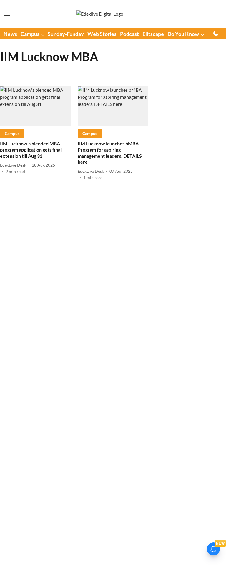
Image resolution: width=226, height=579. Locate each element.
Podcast (129, 34)
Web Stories (102, 34)
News (10, 34)
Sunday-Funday (66, 34)
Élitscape (153, 34)
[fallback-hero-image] (35, 106)
